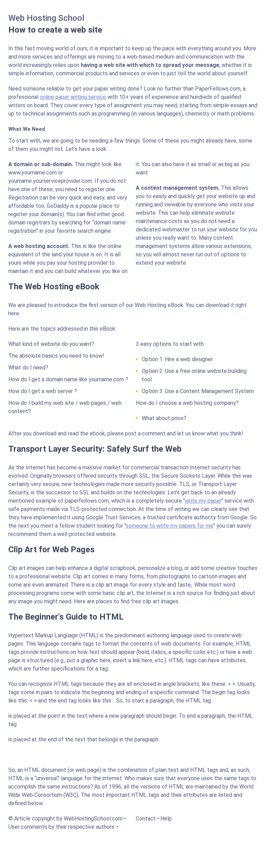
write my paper (203, 500)
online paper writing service (73, 97)
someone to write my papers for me (169, 525)
